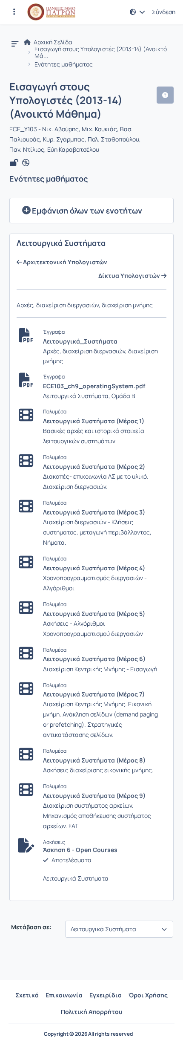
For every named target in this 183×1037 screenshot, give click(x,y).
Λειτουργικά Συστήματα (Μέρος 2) (94, 466)
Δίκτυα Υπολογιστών (129, 275)
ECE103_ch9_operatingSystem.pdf (94, 386)
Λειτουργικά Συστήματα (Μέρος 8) (94, 760)
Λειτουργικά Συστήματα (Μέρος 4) (94, 568)
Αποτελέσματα (71, 860)
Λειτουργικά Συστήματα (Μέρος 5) (94, 613)
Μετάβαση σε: (30, 927)
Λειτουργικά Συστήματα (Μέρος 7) (94, 694)
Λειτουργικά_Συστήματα (80, 341)
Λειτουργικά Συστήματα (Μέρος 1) (93, 421)
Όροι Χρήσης (148, 995)
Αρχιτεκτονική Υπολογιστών (64, 262)
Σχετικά (27, 995)
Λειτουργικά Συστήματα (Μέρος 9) (94, 795)
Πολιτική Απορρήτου (92, 1012)
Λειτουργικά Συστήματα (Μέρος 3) (94, 512)
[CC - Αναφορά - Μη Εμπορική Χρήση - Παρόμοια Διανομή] (25, 162)
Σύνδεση (163, 12)
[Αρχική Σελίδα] (51, 11)
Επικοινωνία (64, 995)
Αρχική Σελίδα (52, 42)
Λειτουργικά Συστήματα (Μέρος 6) (94, 659)
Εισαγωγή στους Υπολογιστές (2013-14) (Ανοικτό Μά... (100, 52)
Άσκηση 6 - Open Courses (80, 849)
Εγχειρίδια (105, 995)
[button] (14, 12)
